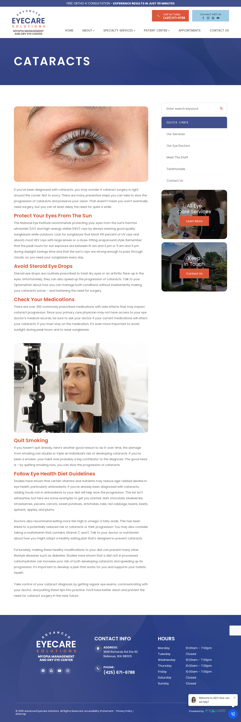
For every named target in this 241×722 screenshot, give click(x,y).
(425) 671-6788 (174, 18)
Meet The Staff (177, 157)
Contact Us (219, 30)
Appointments (190, 30)
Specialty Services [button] (118, 30)
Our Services (176, 134)
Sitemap (21, 714)
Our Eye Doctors (178, 146)
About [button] (87, 30)
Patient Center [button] (155, 30)
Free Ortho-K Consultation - (121, 3)
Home (69, 30)
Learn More (194, 221)
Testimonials (176, 169)
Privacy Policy (124, 711)
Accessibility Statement (99, 711)
